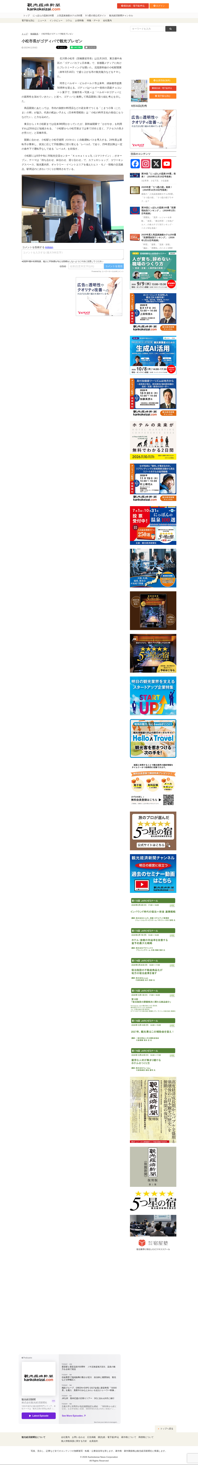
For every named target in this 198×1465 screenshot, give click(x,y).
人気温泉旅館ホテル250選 (69, 15)
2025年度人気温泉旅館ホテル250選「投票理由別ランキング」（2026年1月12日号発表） (158, 237)
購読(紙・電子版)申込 (134, 5)
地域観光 (34, 34)
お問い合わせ (78, 1437)
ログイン (160, 5)
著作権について (128, 1437)
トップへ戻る (166, 1429)
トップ (26, 15)
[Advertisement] (46, 296)
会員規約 (93, 1441)
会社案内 (107, 20)
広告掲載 (91, 1437)
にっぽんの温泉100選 (43, 15)
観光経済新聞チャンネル (121, 15)
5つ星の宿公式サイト (95, 15)
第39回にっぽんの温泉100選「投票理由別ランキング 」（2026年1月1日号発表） (158, 210)
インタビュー (56, 20)
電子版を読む (28, 20)
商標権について (146, 1437)
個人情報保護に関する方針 (74, 1441)
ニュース (42, 20)
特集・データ (93, 20)
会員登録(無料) (163, 80)
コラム (69, 20)
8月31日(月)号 (139, 106)
